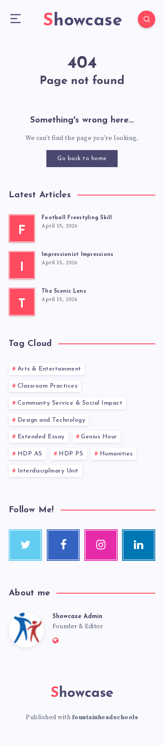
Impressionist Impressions (77, 254)
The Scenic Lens (64, 291)
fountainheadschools (105, 717)
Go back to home (82, 158)
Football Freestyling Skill (77, 217)
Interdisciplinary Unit (48, 471)
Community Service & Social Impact (70, 403)
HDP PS (71, 454)
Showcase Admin (77, 616)
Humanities (116, 454)
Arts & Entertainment (49, 369)
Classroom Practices (47, 386)
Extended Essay (41, 437)
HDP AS (29, 454)
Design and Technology (51, 420)
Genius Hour (99, 437)
